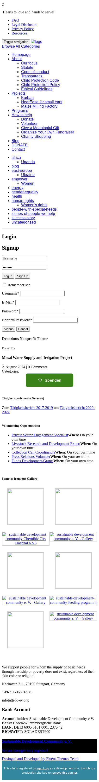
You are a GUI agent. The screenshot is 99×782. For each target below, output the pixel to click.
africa (16, 157)
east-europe (22, 170)
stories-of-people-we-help (33, 214)
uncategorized (24, 222)
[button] (49, 102)
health (17, 196)
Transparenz (32, 76)
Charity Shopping (36, 136)
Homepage (21, 54)
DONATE (20, 145)
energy (17, 188)
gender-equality (25, 192)
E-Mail (8, 302)
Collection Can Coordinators (33, 452)
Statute (27, 67)
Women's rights (34, 205)
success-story (23, 218)
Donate (27, 119)
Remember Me (18, 285)
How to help (22, 115)
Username (10, 293)
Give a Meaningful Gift (40, 128)
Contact (18, 149)
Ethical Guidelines (36, 89)
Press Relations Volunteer (31, 456)
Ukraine (28, 175)
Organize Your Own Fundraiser (47, 132)
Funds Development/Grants (32, 461)
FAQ (15, 20)
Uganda (28, 162)
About (17, 59)
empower (19, 179)
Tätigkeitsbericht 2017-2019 (31, 408)
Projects (18, 93)
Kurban (27, 98)
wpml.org (43, 768)
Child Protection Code (40, 80)
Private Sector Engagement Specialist (40, 435)
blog (15, 166)
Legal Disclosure (24, 25)
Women (27, 183)
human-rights (23, 201)
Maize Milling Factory (39, 106)
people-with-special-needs (34, 209)
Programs (20, 111)
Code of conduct (35, 72)
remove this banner (64, 772)
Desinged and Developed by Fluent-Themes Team (40, 759)
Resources (19, 33)
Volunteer (29, 123)
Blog (15, 141)
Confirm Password (17, 320)
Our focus (29, 63)
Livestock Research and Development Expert (46, 444)
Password (10, 311)
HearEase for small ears (41, 102)
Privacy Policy (23, 29)
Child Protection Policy (40, 85)
